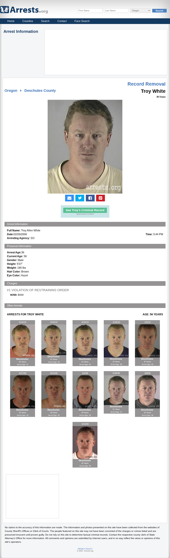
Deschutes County (40, 90)
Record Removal (147, 84)
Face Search (82, 21)
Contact (62, 21)
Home (10, 21)
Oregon (10, 90)
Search (45, 21)
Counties (27, 21)
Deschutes (22, 359)
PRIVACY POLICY (85, 549)
